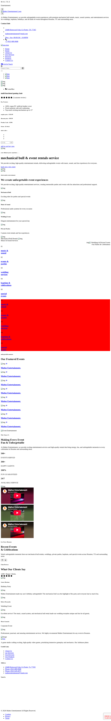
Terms (7, 718)
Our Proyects (9, 655)
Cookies (8, 714)
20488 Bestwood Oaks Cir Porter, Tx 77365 (20, 667)
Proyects (8, 57)
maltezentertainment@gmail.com (16, 673)
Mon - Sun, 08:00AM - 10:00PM (16, 37)
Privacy (7, 716)
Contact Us (9, 60)
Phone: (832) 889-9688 (13, 669)
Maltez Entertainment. (11, 368)
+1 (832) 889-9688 (11, 41)
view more (12, 167)
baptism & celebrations (6, 284)
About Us (8, 53)
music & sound (4, 251)
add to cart (4, 146)
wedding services (4, 273)
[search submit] (22, 68)
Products (8, 58)
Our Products (9, 657)
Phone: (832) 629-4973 (13, 671)
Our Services (9, 55)
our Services (9, 653)
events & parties (5, 262)
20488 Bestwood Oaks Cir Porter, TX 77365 (20, 30)
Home (7, 49)
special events (4, 295)
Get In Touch (8, 64)
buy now (11, 146)
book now (4, 167)
